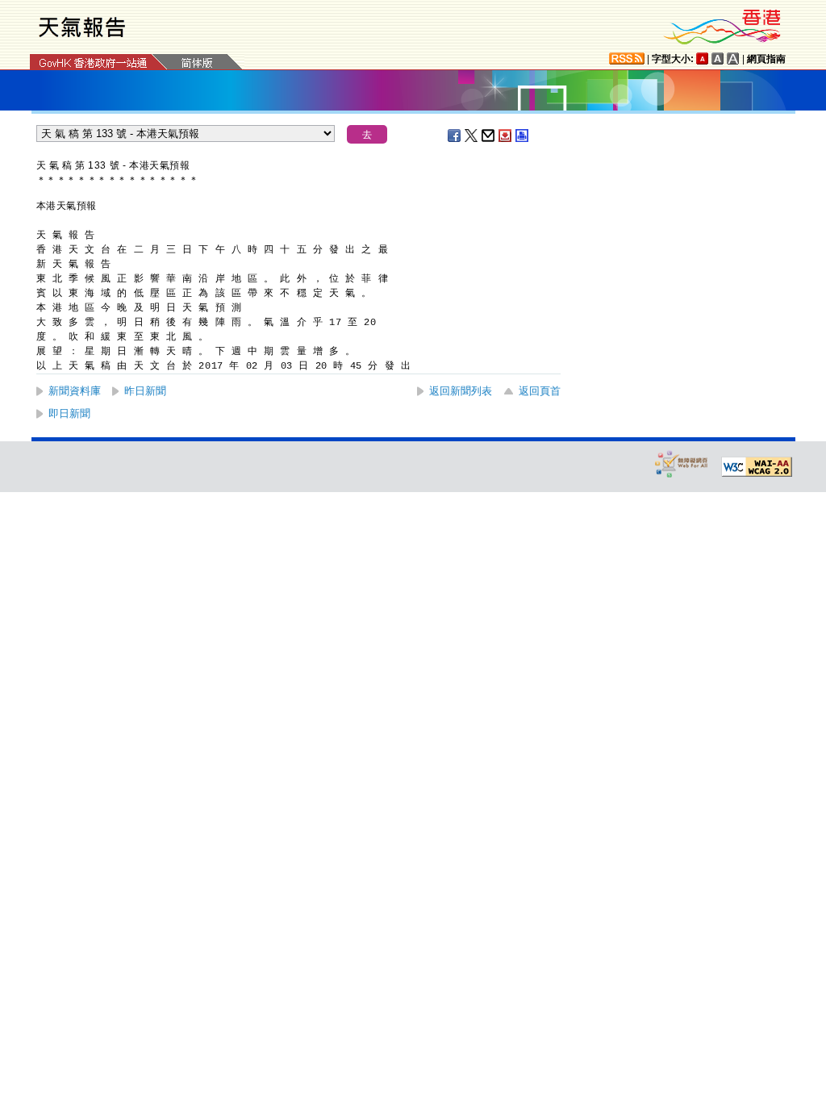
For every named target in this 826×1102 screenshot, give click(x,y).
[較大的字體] (717, 58)
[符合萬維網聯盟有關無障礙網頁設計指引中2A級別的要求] (756, 467)
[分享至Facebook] (455, 135)
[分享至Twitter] (472, 135)
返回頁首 (540, 391)
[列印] (522, 135)
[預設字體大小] (702, 58)
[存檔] (506, 135)
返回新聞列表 (460, 391)
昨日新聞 (145, 391)
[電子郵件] (489, 135)
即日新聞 (69, 413)
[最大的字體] (733, 58)
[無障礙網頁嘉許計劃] (682, 463)
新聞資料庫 (74, 391)
